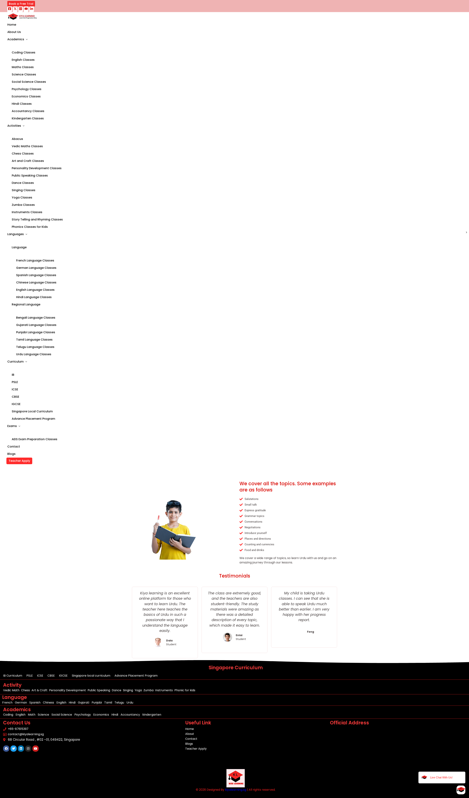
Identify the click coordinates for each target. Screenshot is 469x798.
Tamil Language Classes (34, 339)
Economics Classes (26, 96)
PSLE (15, 382)
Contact (13, 446)
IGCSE (16, 404)
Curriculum (15, 361)
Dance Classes (23, 183)
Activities (14, 126)
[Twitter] (15, 9)
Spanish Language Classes (36, 275)
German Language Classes (36, 268)
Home (11, 25)
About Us (14, 32)
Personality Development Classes (37, 168)
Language (19, 247)
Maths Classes (23, 67)
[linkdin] (31, 9)
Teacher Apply (19, 461)
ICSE (15, 389)
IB (13, 375)
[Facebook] (9, 9)
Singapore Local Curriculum (32, 411)
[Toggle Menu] (45, 46)
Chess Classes (23, 153)
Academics (15, 39)
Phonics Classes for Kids (30, 227)
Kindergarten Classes (28, 118)
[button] (21, 4)
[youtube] (26, 9)
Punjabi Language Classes (35, 332)
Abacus (17, 139)
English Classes (23, 60)
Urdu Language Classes (33, 354)
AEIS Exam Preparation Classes (34, 439)
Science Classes (24, 74)
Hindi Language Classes (34, 297)
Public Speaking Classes (30, 175)
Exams (12, 426)
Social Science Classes (29, 82)
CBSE (15, 397)
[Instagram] (20, 9)
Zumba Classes (23, 205)
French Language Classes (35, 260)
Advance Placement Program (33, 419)
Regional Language (26, 304)
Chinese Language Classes (36, 282)
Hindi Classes (22, 104)
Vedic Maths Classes (27, 146)
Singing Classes (23, 190)
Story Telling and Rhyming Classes (37, 219)
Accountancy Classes (28, 111)
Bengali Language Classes (35, 318)
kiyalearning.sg (235, 790)
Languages (15, 234)
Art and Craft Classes (28, 161)
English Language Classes (35, 290)
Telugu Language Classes (35, 347)
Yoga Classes (22, 197)
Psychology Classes (26, 89)
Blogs (11, 454)
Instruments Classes (27, 212)
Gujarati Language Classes (36, 325)
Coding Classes (23, 52)
